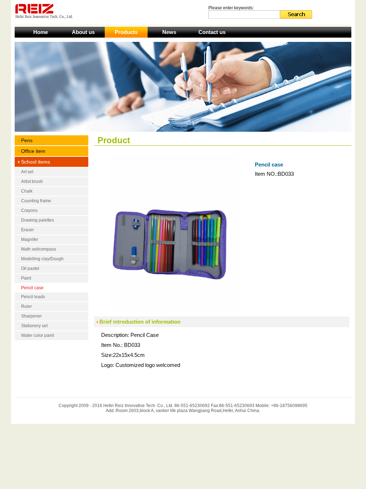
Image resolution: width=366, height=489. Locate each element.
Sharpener (31, 316)
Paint (26, 278)
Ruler (26, 306)
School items (35, 162)
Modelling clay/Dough (42, 258)
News (169, 32)
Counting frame (36, 200)
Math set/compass (38, 249)
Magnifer (29, 239)
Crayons (29, 210)
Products (126, 32)
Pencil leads (33, 296)
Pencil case (32, 287)
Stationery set (34, 325)
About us (83, 32)
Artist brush (32, 181)
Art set (27, 171)
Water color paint (37, 335)
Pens (27, 140)
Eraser (27, 229)
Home (40, 32)
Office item (33, 151)
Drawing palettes (37, 220)
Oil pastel (30, 268)
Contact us (212, 32)
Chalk (27, 191)
